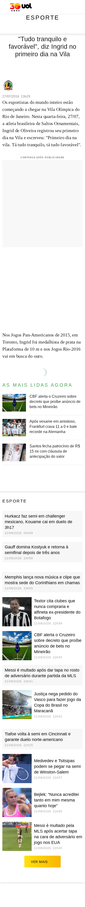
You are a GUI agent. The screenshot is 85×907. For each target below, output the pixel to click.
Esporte (42, 17)
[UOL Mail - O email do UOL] (57, 7)
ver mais (39, 862)
